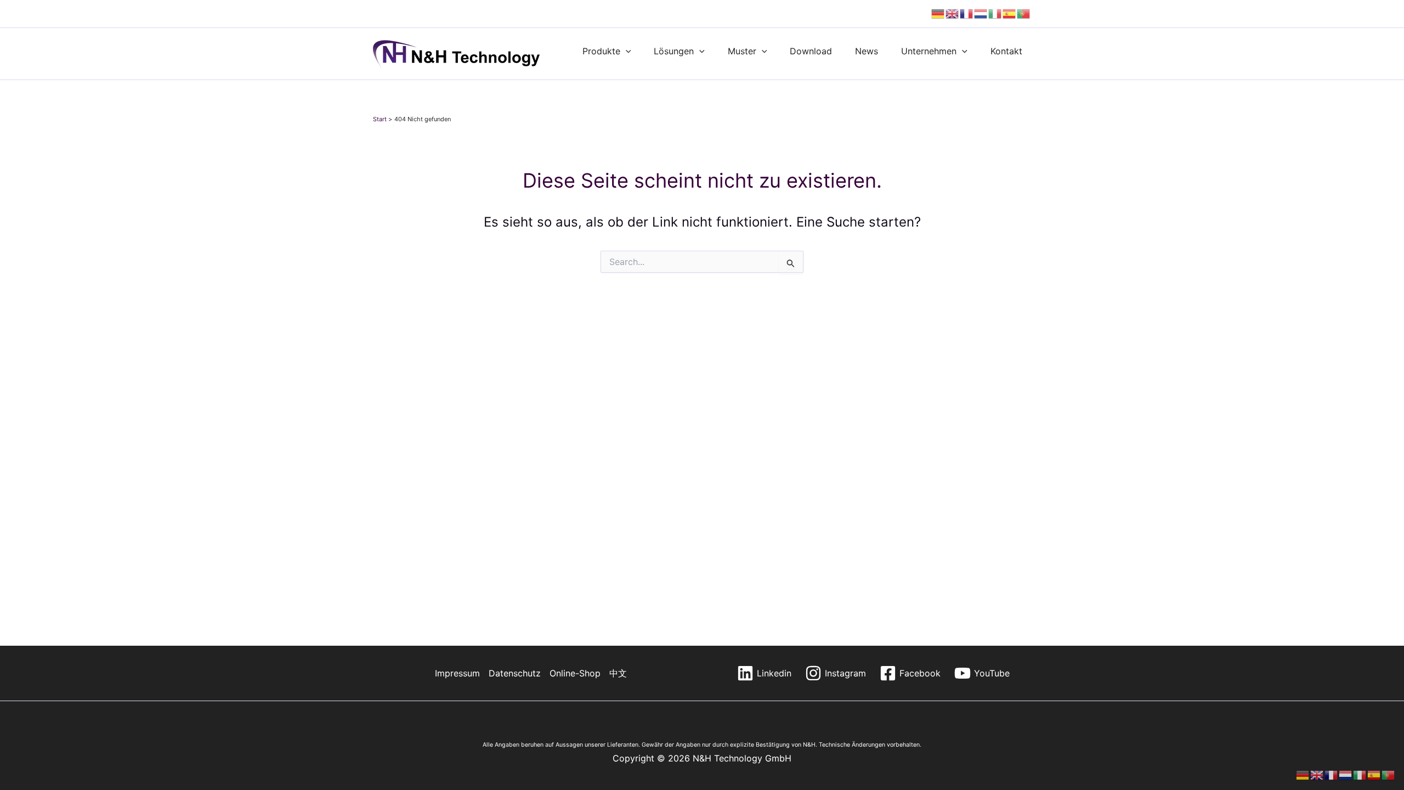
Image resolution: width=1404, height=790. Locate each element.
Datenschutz (515, 673)
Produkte (601, 51)
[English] (953, 13)
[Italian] (995, 13)
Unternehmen (928, 51)
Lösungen (674, 51)
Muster (742, 51)
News (866, 51)
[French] (967, 13)
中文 (618, 673)
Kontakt (1006, 51)
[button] (625, 51)
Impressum (457, 673)
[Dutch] (981, 13)
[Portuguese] (1024, 13)
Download (811, 51)
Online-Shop (575, 673)
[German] (938, 13)
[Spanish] (1010, 13)
